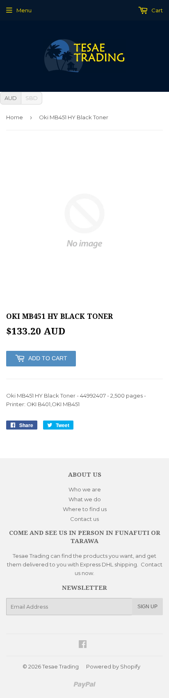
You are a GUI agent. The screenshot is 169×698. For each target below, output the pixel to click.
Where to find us (85, 509)
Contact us (84, 519)
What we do (85, 499)
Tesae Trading (60, 666)
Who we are (85, 489)
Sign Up (147, 606)
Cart (156, 10)
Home (14, 117)
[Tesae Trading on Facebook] (82, 645)
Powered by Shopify (113, 666)
